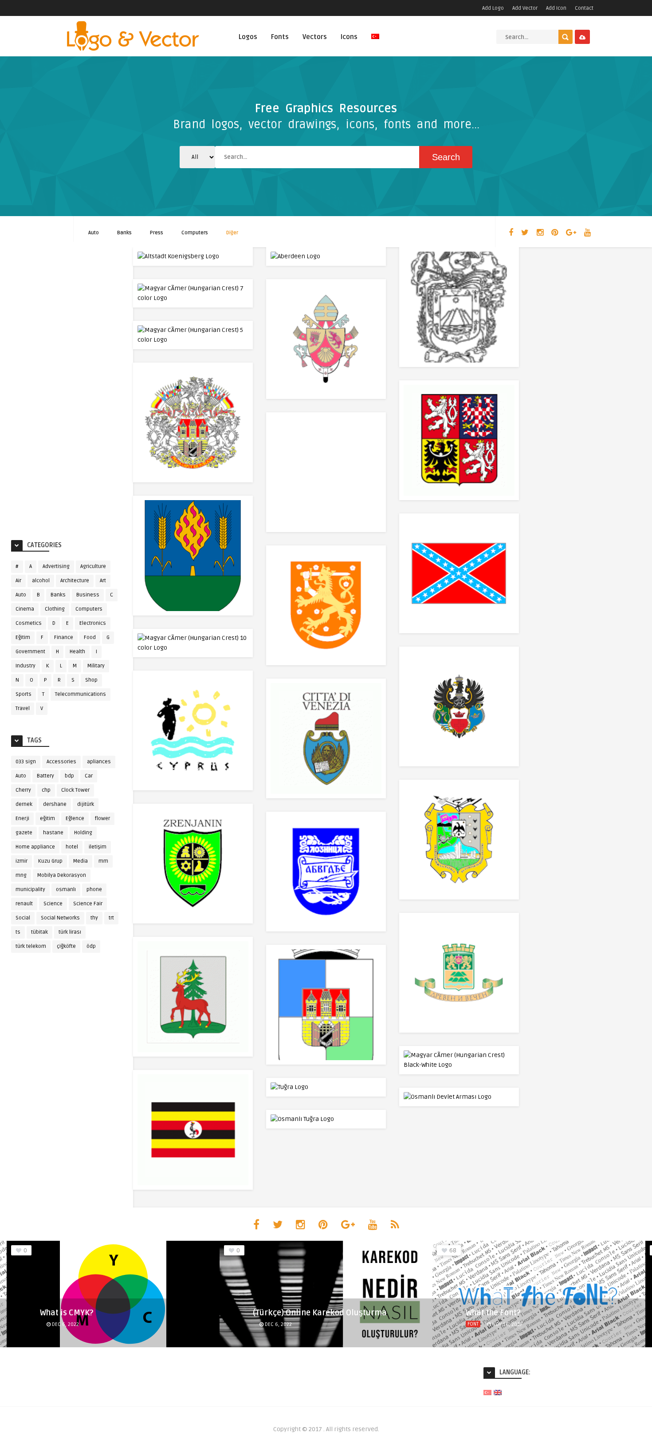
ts (18, 932)
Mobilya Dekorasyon (61, 875)
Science (53, 903)
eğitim (47, 818)
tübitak (39, 932)
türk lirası (70, 932)
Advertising (56, 566)
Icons (349, 37)
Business (87, 595)
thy (94, 918)
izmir (21, 861)
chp (46, 790)
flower (102, 818)
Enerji (22, 818)
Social (23, 918)
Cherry (23, 790)
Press (156, 233)
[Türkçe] (375, 41)
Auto (93, 233)
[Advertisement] (66, 391)
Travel (23, 708)
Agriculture (93, 566)
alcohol (41, 580)
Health (77, 651)
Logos (248, 37)
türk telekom (31, 946)
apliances (99, 761)
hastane (53, 832)
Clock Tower (75, 790)
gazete (24, 832)
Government (30, 651)
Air (18, 580)
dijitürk (85, 804)
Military (96, 666)
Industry (25, 666)
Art (103, 580)
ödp (91, 946)
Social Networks (60, 918)
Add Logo (493, 8)
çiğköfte (66, 946)
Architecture (74, 580)
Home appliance (35, 847)
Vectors (314, 37)
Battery (45, 776)
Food (90, 637)
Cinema (25, 609)
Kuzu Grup (50, 861)
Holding (83, 832)
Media (80, 861)
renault (24, 903)
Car (89, 776)
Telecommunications (80, 694)
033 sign (26, 761)
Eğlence (75, 818)
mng (21, 875)
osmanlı (66, 889)
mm (103, 861)
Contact (584, 8)
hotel (72, 847)
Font (473, 1324)
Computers (194, 233)
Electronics (92, 623)
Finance (63, 637)
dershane (55, 804)
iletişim (97, 847)
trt (111, 918)
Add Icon (556, 8)
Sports (23, 694)
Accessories (61, 761)
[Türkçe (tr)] (487, 1392)
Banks (124, 233)
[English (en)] (498, 1392)
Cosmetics (29, 623)
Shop (91, 680)
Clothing (55, 609)
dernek (24, 804)
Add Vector (525, 8)
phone (94, 889)
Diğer (232, 233)
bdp (69, 776)
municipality (30, 889)
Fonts (280, 37)
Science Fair (87, 903)
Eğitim (23, 637)
